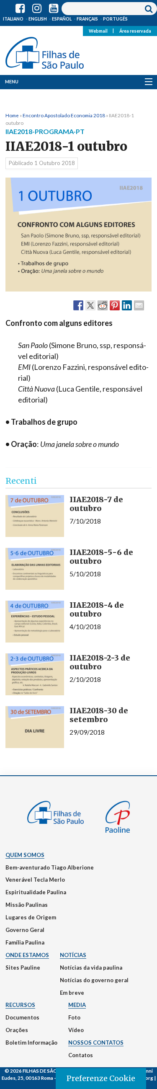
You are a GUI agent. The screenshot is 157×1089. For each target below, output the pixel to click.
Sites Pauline (22, 967)
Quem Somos (24, 855)
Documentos (22, 1017)
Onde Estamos (27, 955)
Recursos (20, 1004)
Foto (74, 1017)
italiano (13, 18)
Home (12, 115)
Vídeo (76, 1030)
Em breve (72, 992)
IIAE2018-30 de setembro (98, 715)
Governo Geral (24, 929)
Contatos (80, 1055)
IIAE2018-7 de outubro (96, 504)
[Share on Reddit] (103, 305)
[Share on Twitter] (90, 305)
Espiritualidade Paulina (35, 892)
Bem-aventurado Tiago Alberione (49, 867)
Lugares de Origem (30, 917)
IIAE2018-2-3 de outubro (99, 662)
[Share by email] (139, 305)
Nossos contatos (96, 1042)
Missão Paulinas (26, 904)
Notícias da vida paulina (91, 967)
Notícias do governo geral (94, 980)
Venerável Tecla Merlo (35, 879)
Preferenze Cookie (101, 1078)
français (87, 18)
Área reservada (135, 30)
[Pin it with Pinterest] (115, 305)
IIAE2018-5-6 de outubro (101, 556)
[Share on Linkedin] (127, 305)
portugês (115, 18)
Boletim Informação (31, 1042)
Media (77, 1004)
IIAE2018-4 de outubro (96, 609)
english (37, 18)
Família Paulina (24, 942)
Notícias (73, 955)
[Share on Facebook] (78, 305)
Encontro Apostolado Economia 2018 (64, 115)
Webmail (98, 30)
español (62, 18)
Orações (16, 1030)
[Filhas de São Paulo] (44, 51)
